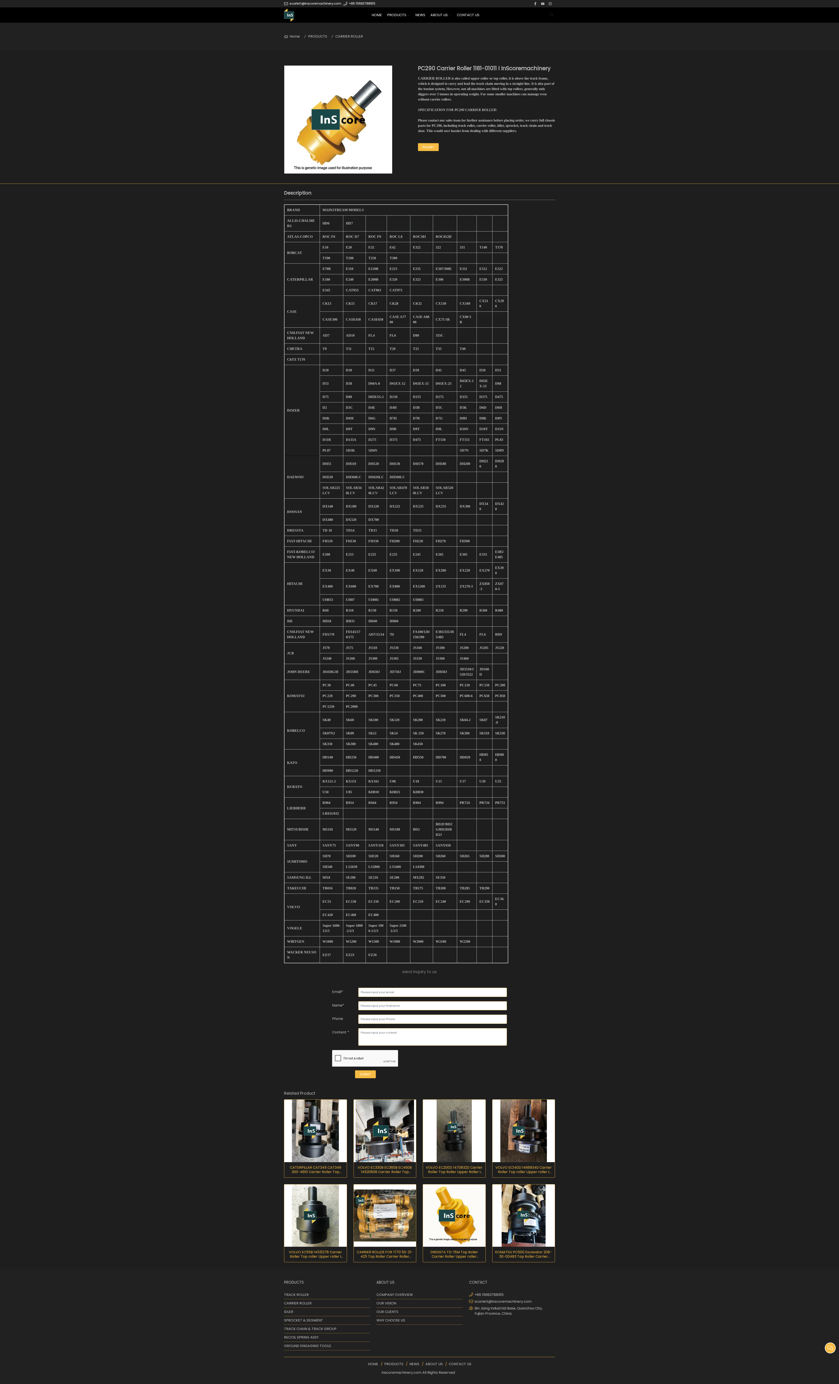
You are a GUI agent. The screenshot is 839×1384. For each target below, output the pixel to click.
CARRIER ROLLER (349, 36)
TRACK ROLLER (296, 1294)
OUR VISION (386, 1303)
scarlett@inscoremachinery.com (315, 3)
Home (294, 36)
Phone (337, 1018)
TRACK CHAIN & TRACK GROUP (310, 1328)
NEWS (420, 14)
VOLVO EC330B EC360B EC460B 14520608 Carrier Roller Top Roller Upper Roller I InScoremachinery (385, 1169)
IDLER (288, 1311)
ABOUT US (439, 14)
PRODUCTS (396, 14)
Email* (337, 991)
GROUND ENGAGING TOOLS (307, 1345)
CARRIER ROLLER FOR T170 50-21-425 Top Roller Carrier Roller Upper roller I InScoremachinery (385, 1254)
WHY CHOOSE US (390, 1320)
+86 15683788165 (362, 3)
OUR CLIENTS (387, 1311)
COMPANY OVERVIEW (394, 1294)
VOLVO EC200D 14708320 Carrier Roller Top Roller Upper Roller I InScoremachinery (454, 1169)
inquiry (428, 147)
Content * (340, 1032)
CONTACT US (468, 14)
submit (365, 1074)
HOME (377, 14)
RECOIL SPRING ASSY (301, 1337)
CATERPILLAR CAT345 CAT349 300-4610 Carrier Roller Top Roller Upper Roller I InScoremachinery (315, 1169)
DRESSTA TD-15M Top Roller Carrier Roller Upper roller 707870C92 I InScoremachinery (454, 1254)
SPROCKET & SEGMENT (303, 1320)
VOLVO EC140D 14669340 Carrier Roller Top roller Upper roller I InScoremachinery (524, 1169)
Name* (338, 1005)
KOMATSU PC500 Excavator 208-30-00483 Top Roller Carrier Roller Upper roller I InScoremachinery (523, 1254)
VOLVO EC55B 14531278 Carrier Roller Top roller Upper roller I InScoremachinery (315, 1254)
